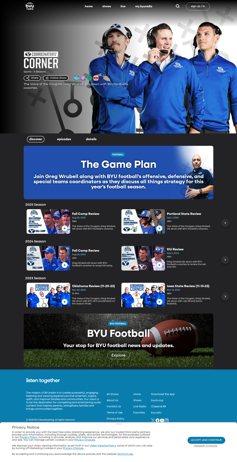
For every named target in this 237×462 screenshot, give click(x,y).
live (123, 6)
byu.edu (156, 413)
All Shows (112, 394)
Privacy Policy (115, 419)
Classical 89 (158, 406)
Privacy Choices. (84, 440)
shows (106, 6)
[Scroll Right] (225, 223)
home (89, 6)
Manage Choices (205, 446)
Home (137, 394)
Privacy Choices (73, 448)
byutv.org (157, 400)
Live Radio (139, 406)
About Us (112, 400)
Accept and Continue (206, 440)
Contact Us (114, 406)
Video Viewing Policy (103, 446)
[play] (65, 228)
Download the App (163, 394)
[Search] (177, 6)
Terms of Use (115, 413)
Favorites (139, 413)
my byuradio (143, 6)
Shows (137, 400)
